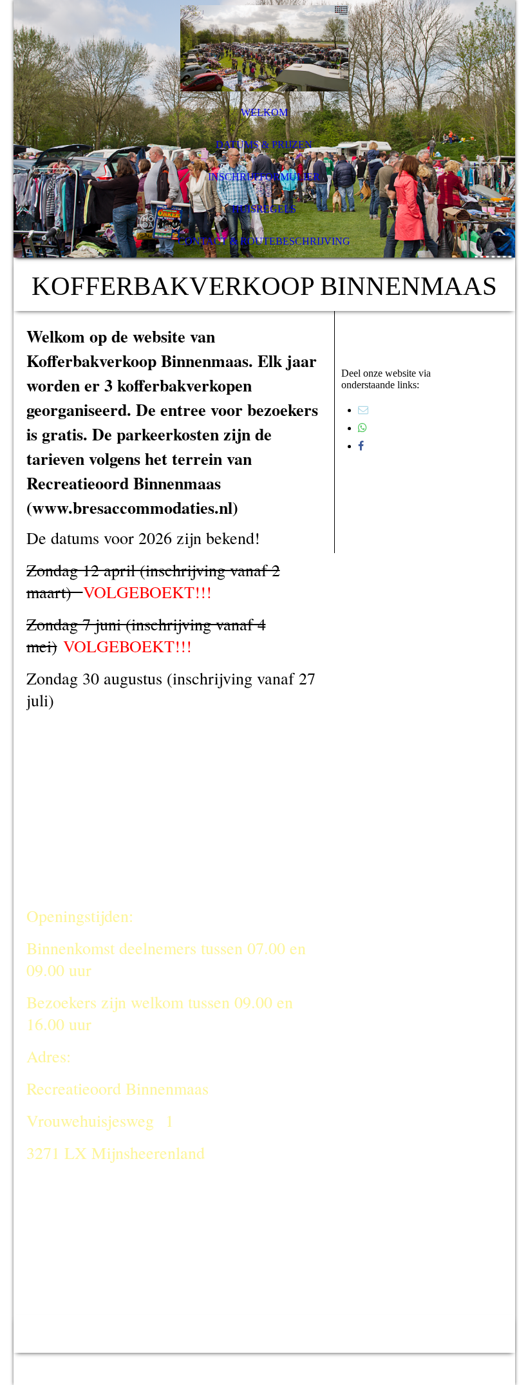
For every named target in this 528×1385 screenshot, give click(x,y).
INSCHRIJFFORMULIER (264, 176)
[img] (264, 48)
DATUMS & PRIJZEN (264, 144)
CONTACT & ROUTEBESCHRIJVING (264, 241)
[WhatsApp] (362, 427)
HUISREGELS (264, 208)
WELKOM (264, 112)
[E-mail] (363, 409)
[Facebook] (361, 445)
